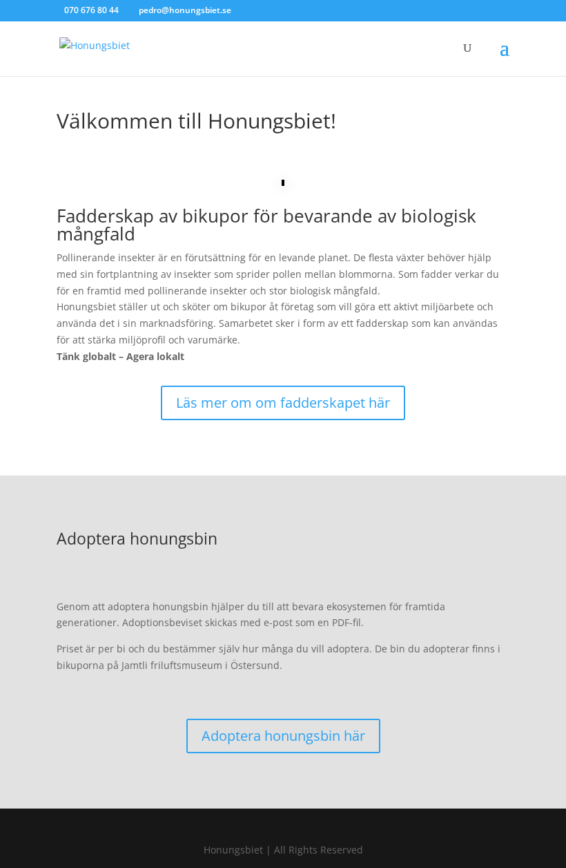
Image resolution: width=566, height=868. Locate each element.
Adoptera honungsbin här (283, 735)
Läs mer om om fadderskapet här (283, 402)
